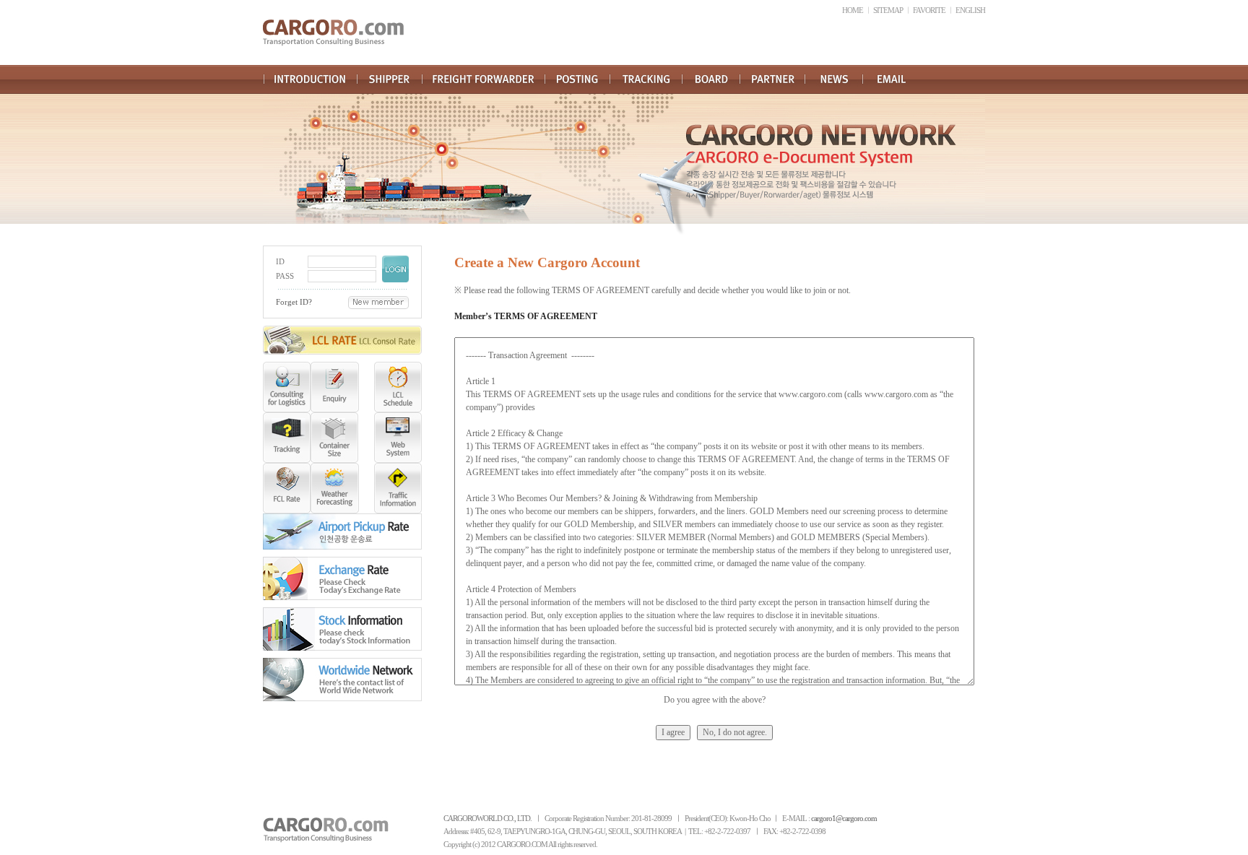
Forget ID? (294, 302)
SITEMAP (888, 10)
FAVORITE (929, 10)
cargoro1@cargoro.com (844, 819)
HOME (852, 10)
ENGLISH (970, 10)
